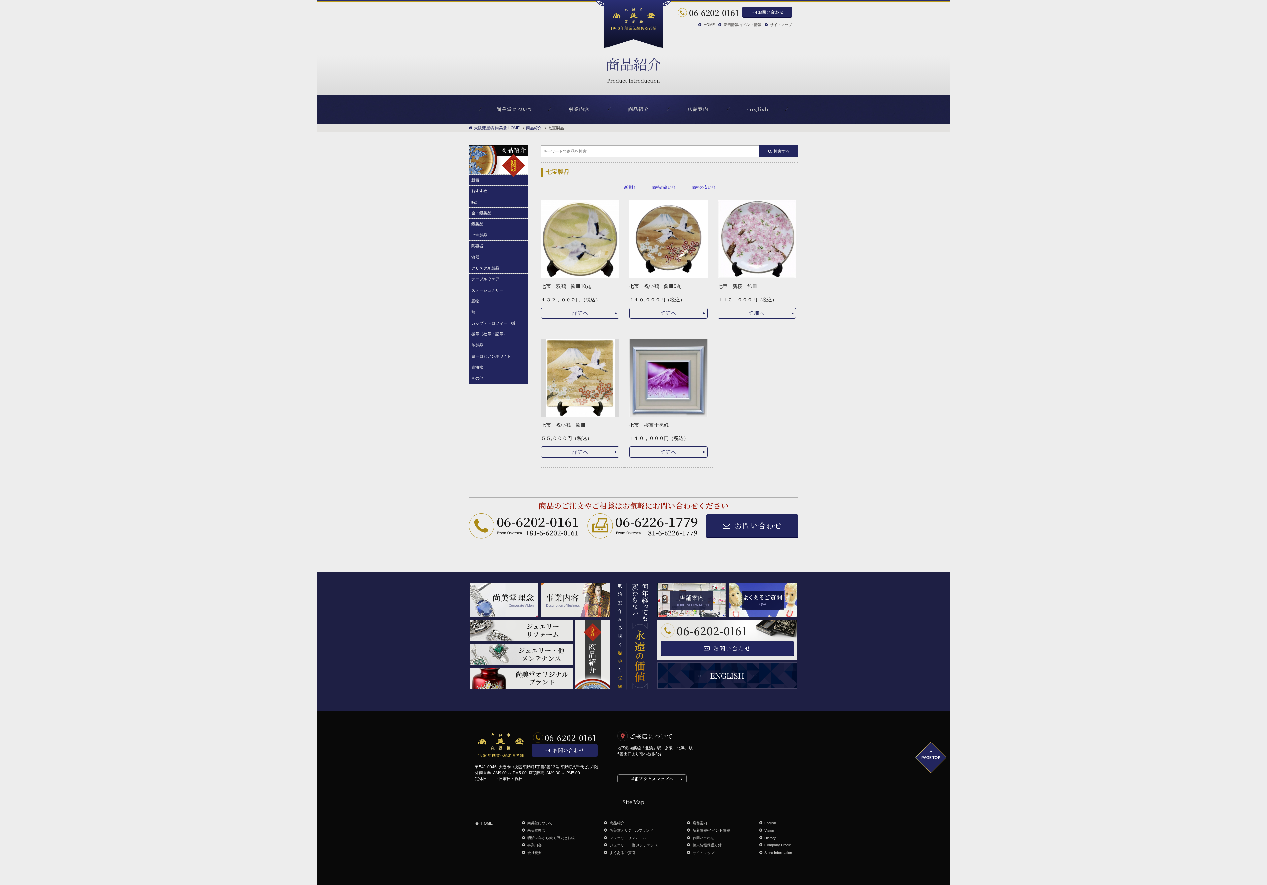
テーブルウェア (485, 279)
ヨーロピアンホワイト (491, 356)
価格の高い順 (664, 187)
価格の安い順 (704, 187)
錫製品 (477, 224)
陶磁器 (477, 246)
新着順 (630, 187)
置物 (475, 301)
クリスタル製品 (485, 268)
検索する (782, 151)
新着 (475, 180)
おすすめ (479, 191)
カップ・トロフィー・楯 (493, 323)
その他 (477, 378)
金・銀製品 (481, 213)
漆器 (475, 257)
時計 (475, 202)
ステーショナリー (487, 290)
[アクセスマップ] (744, 757)
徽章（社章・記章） (489, 334)
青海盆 (477, 367)
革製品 (477, 345)
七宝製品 (479, 235)
